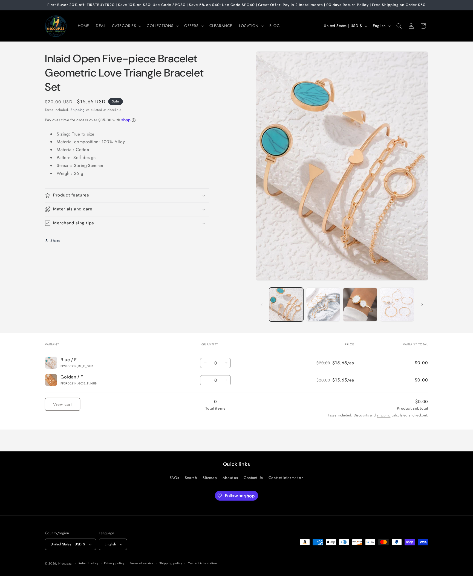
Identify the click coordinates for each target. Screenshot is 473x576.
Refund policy (89, 563)
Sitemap (210, 477)
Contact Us (253, 477)
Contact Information (286, 477)
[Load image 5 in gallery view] (397, 304)
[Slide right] (422, 305)
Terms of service (142, 563)
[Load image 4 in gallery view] (360, 304)
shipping (383, 415)
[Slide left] (262, 305)
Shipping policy (170, 563)
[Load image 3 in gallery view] (323, 304)
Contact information (202, 563)
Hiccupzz (65, 563)
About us (230, 477)
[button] (126, 25)
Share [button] (55, 240)
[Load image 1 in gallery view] (286, 304)
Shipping (78, 109)
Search (191, 477)
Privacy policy (114, 563)
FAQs (174, 477)
